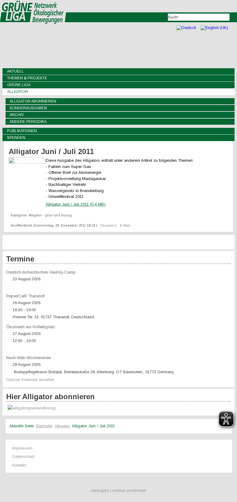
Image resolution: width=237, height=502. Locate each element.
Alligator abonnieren (33, 101)
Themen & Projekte (27, 78)
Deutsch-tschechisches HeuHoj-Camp (41, 272)
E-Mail (125, 225)
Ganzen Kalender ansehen (30, 379)
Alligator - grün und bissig (50, 215)
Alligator (17, 92)
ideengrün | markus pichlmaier (118, 490)
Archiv (17, 115)
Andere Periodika (28, 121)
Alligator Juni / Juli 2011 (51, 151)
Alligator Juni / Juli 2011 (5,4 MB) (76, 204)
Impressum (22, 448)
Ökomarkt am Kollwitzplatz (30, 326)
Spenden (16, 138)
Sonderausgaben (28, 108)
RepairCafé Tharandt (25, 296)
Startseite (44, 426)
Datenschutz (23, 456)
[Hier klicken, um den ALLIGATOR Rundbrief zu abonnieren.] (119, 408)
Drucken (108, 225)
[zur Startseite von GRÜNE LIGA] (33, 28)
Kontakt (19, 465)
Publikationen (22, 131)
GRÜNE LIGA (19, 85)
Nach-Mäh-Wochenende (28, 357)
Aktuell (15, 71)
